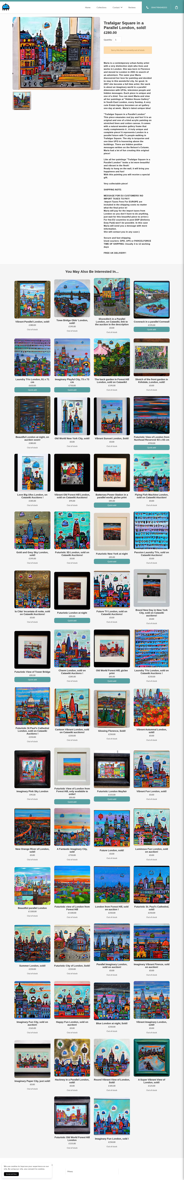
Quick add (151, 329)
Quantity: (108, 39)
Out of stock (32, 329)
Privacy (70, 1171)
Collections (101, 7)
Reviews (132, 7)
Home (87, 7)
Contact (116, 7)
